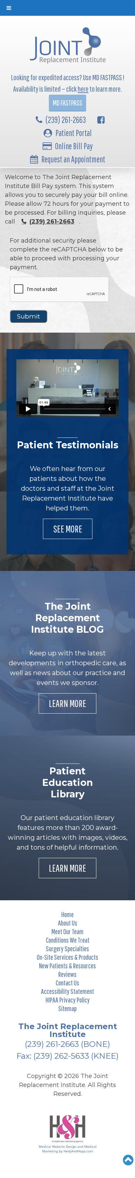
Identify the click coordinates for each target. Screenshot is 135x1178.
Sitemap (67, 1008)
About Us (67, 923)
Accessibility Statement (67, 991)
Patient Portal (73, 133)
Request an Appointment (73, 159)
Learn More (67, 703)
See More (67, 528)
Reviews (67, 974)
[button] (128, 1160)
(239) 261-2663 (66, 120)
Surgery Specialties (67, 948)
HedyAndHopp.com (78, 1151)
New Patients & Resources (67, 965)
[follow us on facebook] (101, 120)
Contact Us (67, 982)
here (83, 88)
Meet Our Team (67, 931)
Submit (28, 316)
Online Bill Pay (74, 146)
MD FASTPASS (67, 102)
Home (67, 914)
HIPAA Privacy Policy (68, 1000)
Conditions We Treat (67, 940)
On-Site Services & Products (67, 957)
